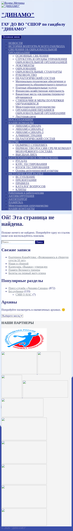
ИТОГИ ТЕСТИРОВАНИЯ (32, 167)
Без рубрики (16, 291)
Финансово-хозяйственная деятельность (40, 90)
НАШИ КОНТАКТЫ (22, 208)
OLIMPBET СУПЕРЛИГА (31, 145)
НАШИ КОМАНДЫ (21, 122)
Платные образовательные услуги (36, 87)
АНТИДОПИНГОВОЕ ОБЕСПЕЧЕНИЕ (33, 157)
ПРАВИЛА (22, 183)
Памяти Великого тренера (24, 269)
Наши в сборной (19, 263)
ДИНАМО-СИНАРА (28, 125)
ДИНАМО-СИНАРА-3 (29, 132)
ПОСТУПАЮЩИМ (21, 119)
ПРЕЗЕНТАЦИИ (26, 180)
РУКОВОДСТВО (26, 74)
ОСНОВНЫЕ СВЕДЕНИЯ (32, 55)
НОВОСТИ (16, 43)
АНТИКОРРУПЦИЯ (21, 195)
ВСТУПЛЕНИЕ (25, 176)
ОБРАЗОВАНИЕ (26, 68)
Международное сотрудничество (35, 106)
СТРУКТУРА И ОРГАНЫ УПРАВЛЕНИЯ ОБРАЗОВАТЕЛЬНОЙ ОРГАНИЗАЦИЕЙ (41, 61)
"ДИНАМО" (17, 15)
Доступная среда (26, 116)
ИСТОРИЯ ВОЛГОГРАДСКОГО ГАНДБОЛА (37, 46)
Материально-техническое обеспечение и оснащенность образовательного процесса (41, 83)
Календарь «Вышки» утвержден (28, 266)
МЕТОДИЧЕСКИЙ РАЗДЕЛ (26, 173)
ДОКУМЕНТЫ (25, 65)
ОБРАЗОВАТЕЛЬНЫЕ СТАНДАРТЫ (39, 71)
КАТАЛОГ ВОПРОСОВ (31, 186)
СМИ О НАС (24, 294)
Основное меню (11, 37)
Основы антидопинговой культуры (37, 170)
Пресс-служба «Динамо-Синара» (28, 288)
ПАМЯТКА (16, 202)
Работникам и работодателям (26, 192)
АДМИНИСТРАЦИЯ (29, 135)
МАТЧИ (14, 141)
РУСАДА (21, 160)
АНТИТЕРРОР (18, 199)
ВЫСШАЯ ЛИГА (26, 154)
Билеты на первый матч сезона (27, 273)
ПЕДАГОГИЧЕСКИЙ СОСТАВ (35, 78)
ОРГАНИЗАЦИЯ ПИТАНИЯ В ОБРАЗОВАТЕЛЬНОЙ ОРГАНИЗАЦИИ (40, 111)
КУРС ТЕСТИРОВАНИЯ (31, 164)
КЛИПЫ (21, 189)
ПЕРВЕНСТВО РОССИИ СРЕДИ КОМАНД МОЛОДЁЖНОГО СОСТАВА (43, 150)
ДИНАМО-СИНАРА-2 (29, 129)
